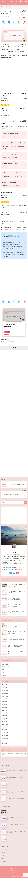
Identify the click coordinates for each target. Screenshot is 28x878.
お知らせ (23, 870)
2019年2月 (4, 727)
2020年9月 (4, 699)
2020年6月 (4, 707)
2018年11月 (5, 735)
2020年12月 (5, 690)
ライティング (5, 666)
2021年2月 (4, 684)
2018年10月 (5, 738)
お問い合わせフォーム (8, 229)
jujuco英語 (8, 341)
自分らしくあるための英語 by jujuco (14, 2)
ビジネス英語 (5, 664)
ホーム (4, 870)
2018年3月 (4, 741)
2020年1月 (4, 721)
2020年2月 (4, 718)
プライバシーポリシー (14, 875)
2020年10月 (5, 696)
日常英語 (9, 339)
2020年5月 (4, 710)
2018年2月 (4, 743)
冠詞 (3, 669)
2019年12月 (5, 724)
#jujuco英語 (19, 569)
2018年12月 (5, 732)
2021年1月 (4, 687)
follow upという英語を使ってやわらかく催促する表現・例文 (13, 753)
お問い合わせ (14, 872)
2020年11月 (5, 693)
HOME (15, 868)
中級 (13, 341)
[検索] (25, 502)
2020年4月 (4, 713)
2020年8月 (4, 701)
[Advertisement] (14, 74)
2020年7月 (4, 704)
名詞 (3, 672)
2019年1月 (4, 729)
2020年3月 (4, 715)
